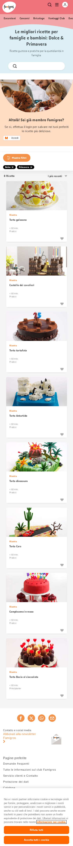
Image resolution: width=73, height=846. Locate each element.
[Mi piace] (62, 238)
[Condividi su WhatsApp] (41, 718)
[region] (36, 817)
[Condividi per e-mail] (52, 718)
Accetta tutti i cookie (36, 839)
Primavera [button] (24, 167)
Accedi (14, 138)
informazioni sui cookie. (51, 822)
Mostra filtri (19, 158)
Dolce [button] (8, 167)
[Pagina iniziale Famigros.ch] (9, 7)
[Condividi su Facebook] (21, 718)
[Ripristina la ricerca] (58, 66)
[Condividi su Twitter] (31, 718)
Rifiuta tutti (36, 830)
